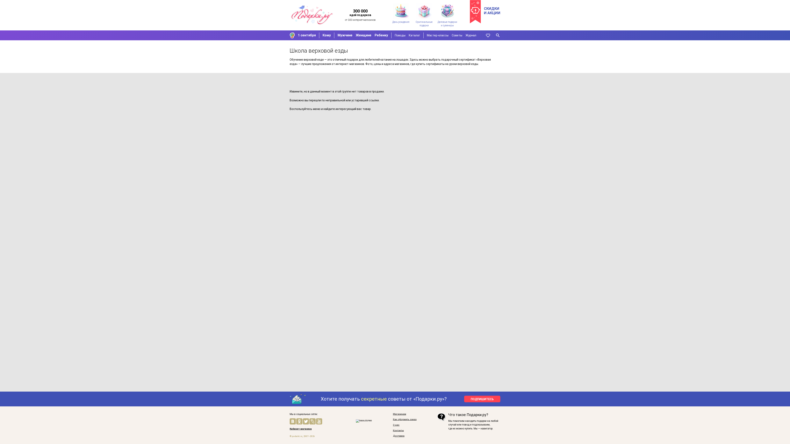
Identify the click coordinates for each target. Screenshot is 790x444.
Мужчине (345, 35)
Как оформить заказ (405, 419)
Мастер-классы (437, 35)
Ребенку (381, 35)
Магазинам (399, 414)
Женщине (363, 35)
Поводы (400, 35)
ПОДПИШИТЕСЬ (482, 399)
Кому (327, 35)
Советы (457, 35)
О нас (396, 425)
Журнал (471, 35)
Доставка (398, 436)
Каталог (414, 35)
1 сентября (307, 35)
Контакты (398, 430)
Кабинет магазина (301, 429)
